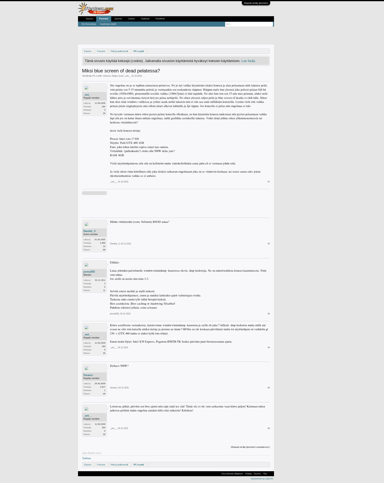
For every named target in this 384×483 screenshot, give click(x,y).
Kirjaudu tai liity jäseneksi (256, 3)
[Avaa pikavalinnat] (267, 51)
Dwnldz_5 (89, 231)
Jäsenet (118, 18)
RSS (270, 473)
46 (104, 394)
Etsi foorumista (89, 24)
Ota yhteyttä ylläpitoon (232, 473)
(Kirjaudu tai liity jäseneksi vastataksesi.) (250, 447)
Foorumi (103, 18)
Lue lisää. (248, 61)
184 (103, 106)
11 (104, 290)
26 (104, 113)
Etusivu (89, 18)
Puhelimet (160, 18)
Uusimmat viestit (108, 24)
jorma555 (89, 271)
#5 (269, 387)
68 (104, 250)
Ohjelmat (145, 18)
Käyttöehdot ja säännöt (262, 478)
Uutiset (131, 18)
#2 (269, 243)
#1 (269, 181)
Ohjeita (248, 473)
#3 (269, 313)
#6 (269, 428)
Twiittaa (86, 458)
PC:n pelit (97, 76)
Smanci (88, 375)
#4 (269, 347)
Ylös (265, 473)
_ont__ (127, 76)
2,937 (102, 387)
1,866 (102, 243)
